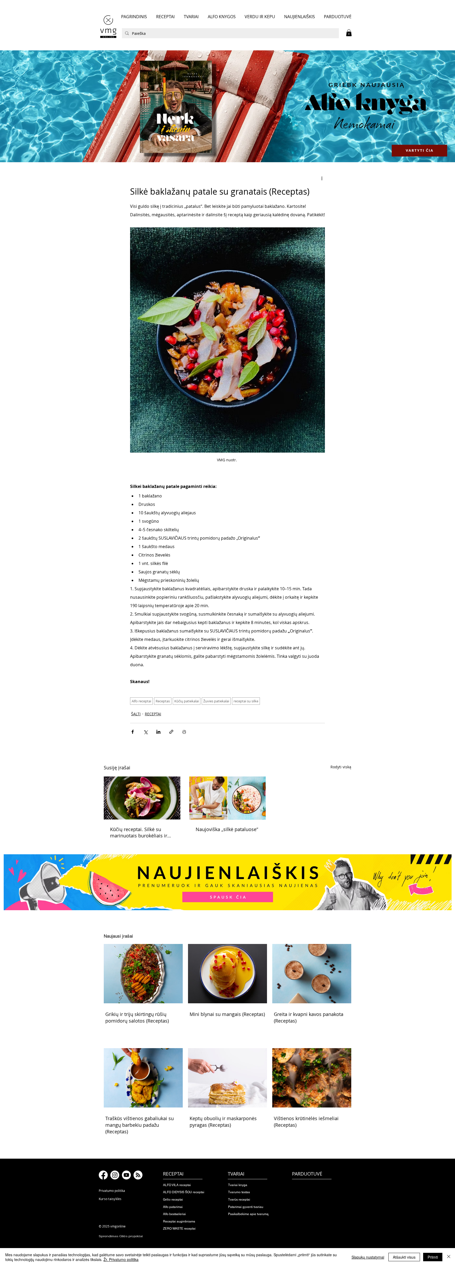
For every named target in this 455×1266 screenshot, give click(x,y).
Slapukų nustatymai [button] (368, 1257)
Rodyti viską (340, 766)
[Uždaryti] (449, 1257)
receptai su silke (246, 701)
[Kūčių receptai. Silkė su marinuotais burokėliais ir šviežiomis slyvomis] (142, 797)
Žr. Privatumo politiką (121, 1259)
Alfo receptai (141, 701)
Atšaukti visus (404, 1257)
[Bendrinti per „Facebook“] (132, 731)
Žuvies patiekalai (216, 701)
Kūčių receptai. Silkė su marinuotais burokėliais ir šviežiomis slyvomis (138, 832)
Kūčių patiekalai (186, 701)
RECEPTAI (153, 713)
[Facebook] (103, 1175)
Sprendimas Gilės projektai (121, 1236)
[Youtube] (126, 1175)
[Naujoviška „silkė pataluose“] (227, 798)
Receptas (163, 701)
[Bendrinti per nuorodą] (171, 731)
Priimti (433, 1257)
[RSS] (137, 1175)
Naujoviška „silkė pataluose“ (227, 829)
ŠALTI (136, 713)
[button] (349, 32)
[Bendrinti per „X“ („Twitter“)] (145, 731)
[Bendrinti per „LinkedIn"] (158, 731)
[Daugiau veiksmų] (322, 178)
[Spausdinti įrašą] (184, 731)
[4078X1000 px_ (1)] (227, 106)
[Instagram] (114, 1175)
